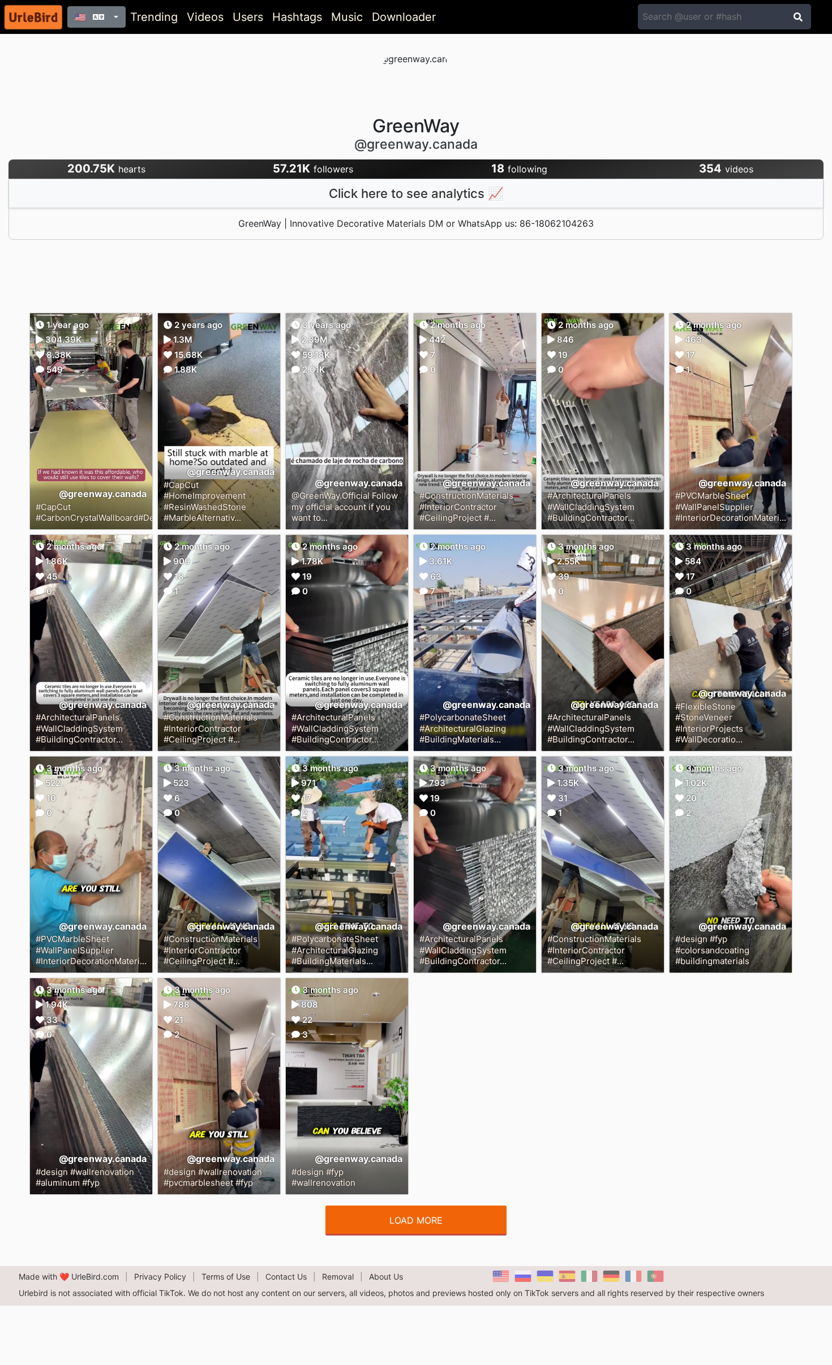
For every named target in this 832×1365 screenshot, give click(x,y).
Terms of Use (225, 1276)
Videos (205, 17)
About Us (386, 1276)
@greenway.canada (103, 493)
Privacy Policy (160, 1276)
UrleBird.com (95, 1276)
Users (248, 17)
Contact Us (286, 1276)
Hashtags (297, 17)
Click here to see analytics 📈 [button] (416, 193)
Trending (154, 17)
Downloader (404, 17)
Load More (416, 1220)
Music (347, 17)
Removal (338, 1276)
